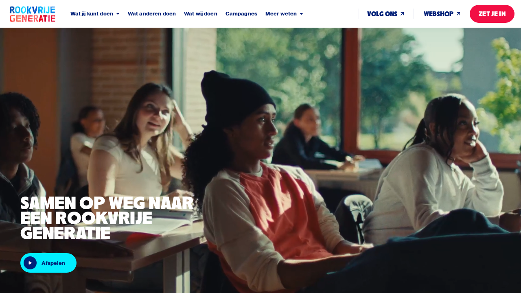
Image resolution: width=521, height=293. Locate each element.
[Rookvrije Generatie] (39, 13)
